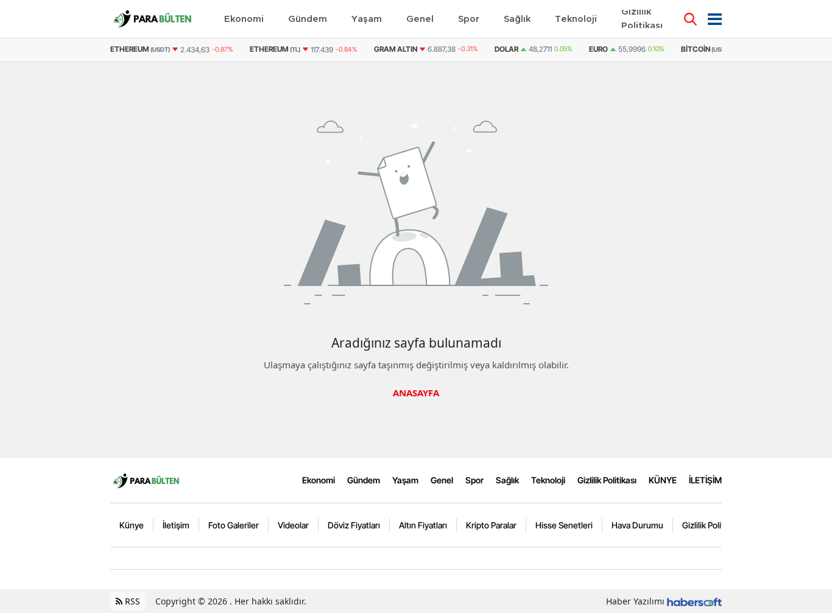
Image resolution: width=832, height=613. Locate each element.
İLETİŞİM (705, 480)
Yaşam (405, 480)
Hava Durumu (637, 525)
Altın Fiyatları (423, 525)
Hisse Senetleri (564, 525)
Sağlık (507, 480)
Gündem (363, 480)
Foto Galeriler (233, 525)
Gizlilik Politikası (606, 480)
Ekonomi (318, 480)
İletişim (176, 525)
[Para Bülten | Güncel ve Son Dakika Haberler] (146, 479)
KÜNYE (663, 480)
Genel (442, 480)
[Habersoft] (694, 601)
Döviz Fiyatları (354, 525)
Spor (474, 480)
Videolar (293, 525)
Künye (131, 525)
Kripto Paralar (491, 525)
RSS (131, 601)
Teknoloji (548, 480)
